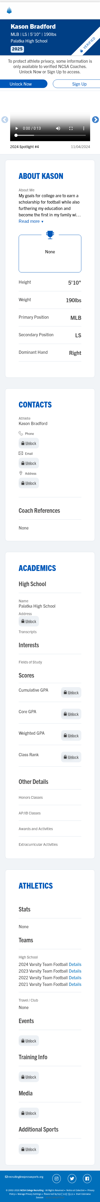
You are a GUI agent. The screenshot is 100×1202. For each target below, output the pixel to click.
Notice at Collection (75, 1190)
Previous (5, 120)
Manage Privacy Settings (29, 1193)
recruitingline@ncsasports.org (25, 1176)
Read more (31, 221)
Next (95, 120)
